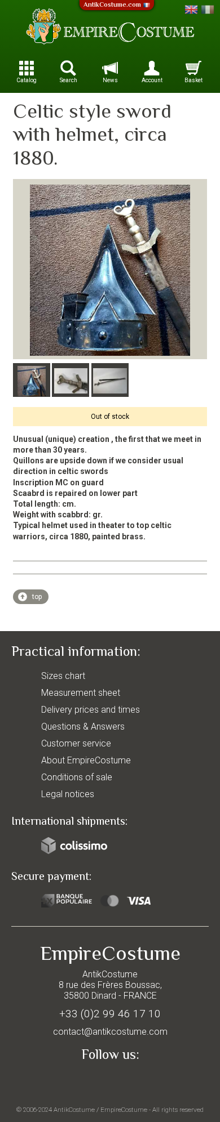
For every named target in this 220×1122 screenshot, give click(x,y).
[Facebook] (110, 1080)
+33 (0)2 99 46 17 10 (110, 1013)
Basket (193, 80)
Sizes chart (63, 675)
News (110, 80)
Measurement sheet (80, 692)
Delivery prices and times (90, 709)
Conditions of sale (76, 777)
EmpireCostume (123, 1110)
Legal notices (67, 794)
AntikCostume (74, 1110)
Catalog (26, 80)
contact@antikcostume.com (110, 1031)
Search (68, 80)
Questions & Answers (83, 726)
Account (152, 80)
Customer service (76, 743)
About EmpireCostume (86, 760)
